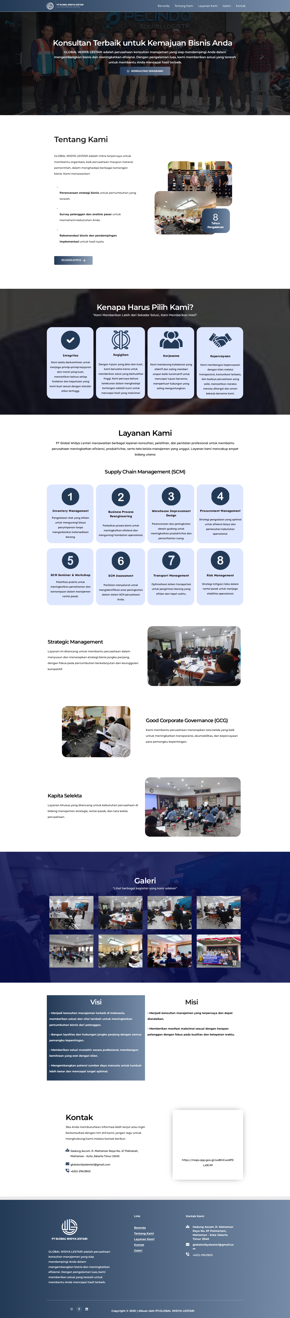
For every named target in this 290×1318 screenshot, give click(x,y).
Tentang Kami (144, 1233)
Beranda (140, 1227)
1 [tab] (143, 106)
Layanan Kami (144, 1239)
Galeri (138, 1250)
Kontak (139, 1244)
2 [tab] (147, 106)
